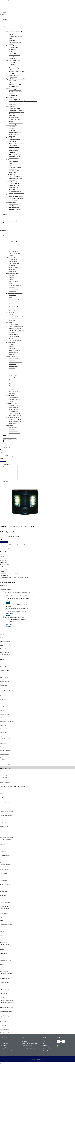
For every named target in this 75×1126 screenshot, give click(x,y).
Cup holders (11, 279)
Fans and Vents (12, 318)
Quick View (28, 592)
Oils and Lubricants (13, 301)
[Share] (67, 1)
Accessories (11, 344)
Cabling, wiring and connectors (16, 326)
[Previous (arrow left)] (2, 563)
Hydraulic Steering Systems (15, 419)
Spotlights (11, 308)
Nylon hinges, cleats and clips (15, 285)
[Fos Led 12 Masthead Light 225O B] (25, 519)
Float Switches (12, 360)
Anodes (10, 245)
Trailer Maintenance (13, 431)
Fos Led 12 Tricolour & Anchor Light (14, 621)
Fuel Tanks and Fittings (14, 299)
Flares (10, 385)
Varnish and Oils (12, 271)
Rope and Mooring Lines (14, 253)
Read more (8, 602)
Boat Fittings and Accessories (12, 273)
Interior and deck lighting (14, 304)
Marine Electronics (10, 322)
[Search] (3, 223)
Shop (4, 239)
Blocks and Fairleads (13, 397)
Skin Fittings (12, 372)
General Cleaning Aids (14, 263)
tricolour (43, 544)
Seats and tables (12, 291)
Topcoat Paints (12, 269)
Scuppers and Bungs (13, 289)
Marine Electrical (10, 312)
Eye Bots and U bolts (13, 405)
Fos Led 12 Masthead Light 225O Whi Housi (16, 611)
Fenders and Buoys (13, 251)
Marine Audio (12, 332)
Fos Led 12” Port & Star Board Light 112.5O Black (17, 598)
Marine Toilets (12, 368)
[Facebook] (59, 1041)
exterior (27, 544)
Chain (10, 249)
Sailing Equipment (10, 395)
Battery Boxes (12, 275)
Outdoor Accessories (10, 342)
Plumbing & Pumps (10, 356)
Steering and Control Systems (12, 417)
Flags (10, 383)
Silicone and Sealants (13, 267)
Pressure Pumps (12, 370)
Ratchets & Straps (13, 427)
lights (30, 544)
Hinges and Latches (13, 411)
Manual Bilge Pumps (13, 366)
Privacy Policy (46, 1047)
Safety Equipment (10, 379)
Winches (11, 255)
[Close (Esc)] (70, 1)
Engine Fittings (12, 295)
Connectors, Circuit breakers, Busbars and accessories (21, 316)
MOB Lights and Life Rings (15, 391)
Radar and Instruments (14, 336)
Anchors (11, 243)
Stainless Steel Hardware (11, 403)
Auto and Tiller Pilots (13, 324)
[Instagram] (63, 1041)
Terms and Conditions (47, 1048)
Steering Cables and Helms (15, 421)
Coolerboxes (12, 348)
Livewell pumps (12, 364)
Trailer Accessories (10, 425)
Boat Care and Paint (10, 257)
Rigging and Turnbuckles (14, 413)
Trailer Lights (12, 429)
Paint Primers (12, 265)
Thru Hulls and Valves (14, 375)
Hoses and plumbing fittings (15, 362)
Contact (4, 435)
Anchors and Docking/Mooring (13, 241)
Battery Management (13, 314)
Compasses (11, 277)
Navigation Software (13, 334)
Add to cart (3, 461)
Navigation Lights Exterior (15, 306)
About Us (5, 237)
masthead (34, 544)
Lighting (8, 302)
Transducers (11, 338)
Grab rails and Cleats (13, 409)
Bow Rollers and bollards (14, 247)
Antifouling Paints (13, 259)
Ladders (10, 283)
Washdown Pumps (13, 377)
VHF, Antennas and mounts (15, 340)
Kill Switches (12, 389)
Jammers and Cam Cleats (14, 399)
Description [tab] (5, 546)
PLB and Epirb (12, 393)
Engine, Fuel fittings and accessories (14, 293)
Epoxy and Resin (13, 261)
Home (4, 235)
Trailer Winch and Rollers (14, 433)
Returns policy (46, 1050)
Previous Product (6, 464)
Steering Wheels (12, 423)
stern (40, 544)
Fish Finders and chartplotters (15, 328)
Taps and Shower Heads (14, 373)
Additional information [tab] (8, 548)
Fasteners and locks (13, 407)
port (37, 544)
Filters (10, 297)
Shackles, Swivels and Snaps (15, 415)
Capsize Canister (12, 381)
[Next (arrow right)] (72, 563)
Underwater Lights (13, 310)
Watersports (11, 354)
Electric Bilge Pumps (13, 358)
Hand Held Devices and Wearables (17, 330)
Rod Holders (12, 287)
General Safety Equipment (15, 387)
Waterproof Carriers (13, 352)
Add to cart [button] (8, 626)
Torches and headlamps (14, 350)
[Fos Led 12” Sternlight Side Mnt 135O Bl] (10, 479)
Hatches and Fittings (13, 281)
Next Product (5, 481)
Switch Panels (12, 320)
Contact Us (45, 1045)
